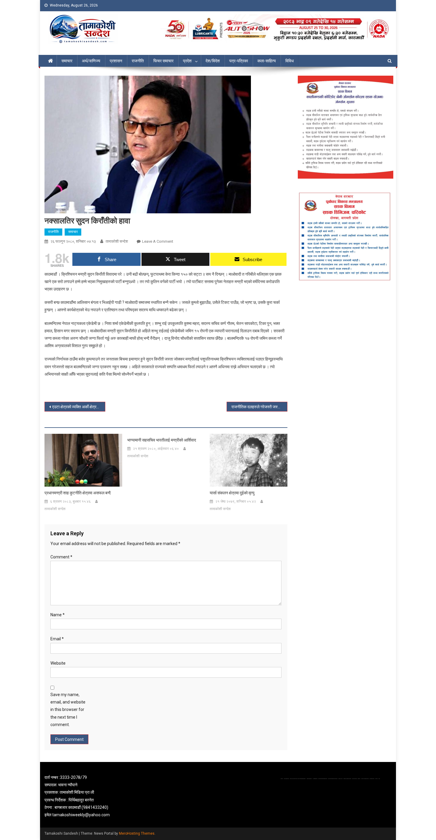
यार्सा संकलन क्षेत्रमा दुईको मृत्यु (232, 492)
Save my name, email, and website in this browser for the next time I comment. (67, 709)
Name (57, 614)
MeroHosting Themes (137, 833)
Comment (61, 557)
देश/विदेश (213, 60)
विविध (289, 60)
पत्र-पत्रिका (238, 60)
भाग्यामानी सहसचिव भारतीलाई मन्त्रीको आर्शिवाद (161, 440)
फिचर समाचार (163, 60)
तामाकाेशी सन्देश (117, 241)
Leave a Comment (157, 241)
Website (58, 663)
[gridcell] (99, 796)
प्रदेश (187, 60)
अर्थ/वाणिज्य (91, 60)
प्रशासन (116, 60)
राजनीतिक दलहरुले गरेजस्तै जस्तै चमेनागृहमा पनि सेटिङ (259, 406)
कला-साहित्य (266, 60)
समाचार (66, 60)
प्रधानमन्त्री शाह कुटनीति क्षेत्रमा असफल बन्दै (77, 492)
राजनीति (138, 60)
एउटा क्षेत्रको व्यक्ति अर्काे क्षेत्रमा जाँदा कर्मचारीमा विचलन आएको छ (78, 406)
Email (57, 638)
